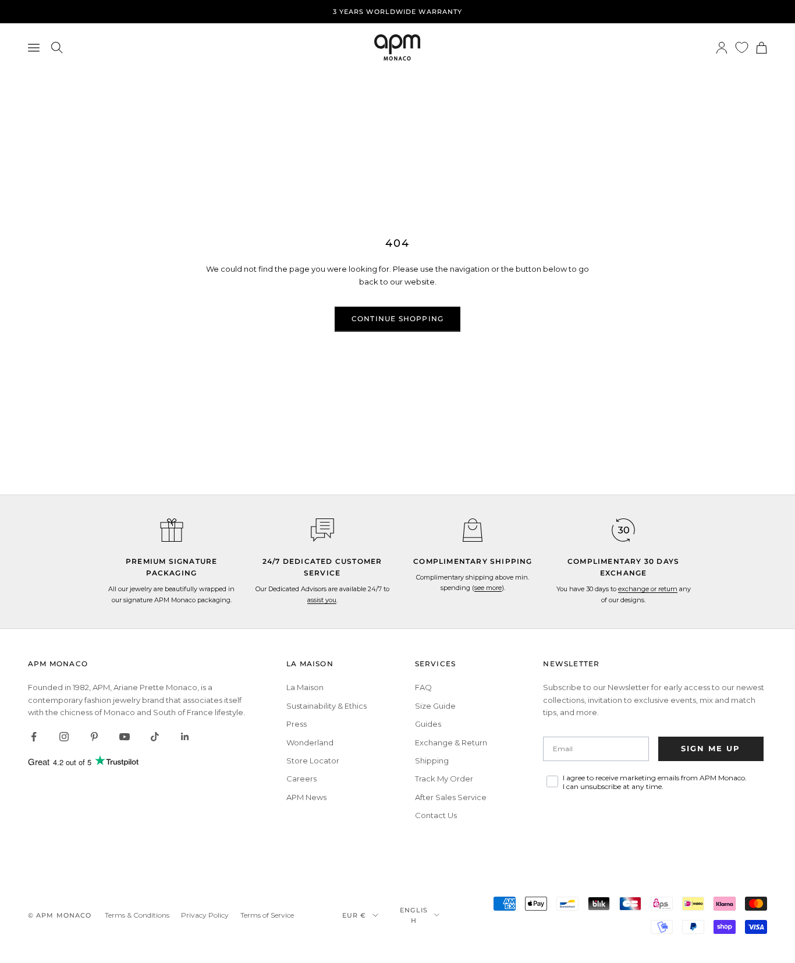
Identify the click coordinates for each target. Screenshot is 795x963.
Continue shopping (397, 318)
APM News (306, 797)
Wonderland (309, 742)
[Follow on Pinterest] (94, 736)
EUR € (354, 915)
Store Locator (312, 760)
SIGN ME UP (710, 748)
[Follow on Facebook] (34, 736)
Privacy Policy (205, 915)
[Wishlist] (742, 47)
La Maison (305, 687)
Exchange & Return (451, 742)
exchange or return (647, 589)
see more (488, 588)
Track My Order (444, 778)
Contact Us (436, 815)
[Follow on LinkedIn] (185, 736)
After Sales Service (451, 797)
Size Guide (435, 705)
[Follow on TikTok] (155, 736)
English (414, 915)
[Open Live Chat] (322, 530)
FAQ (423, 687)
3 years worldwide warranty (398, 12)
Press (296, 724)
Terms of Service (267, 915)
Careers (301, 778)
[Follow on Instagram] (64, 736)
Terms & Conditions (137, 915)
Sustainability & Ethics (326, 705)
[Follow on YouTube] (124, 736)
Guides (428, 724)
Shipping (432, 760)
